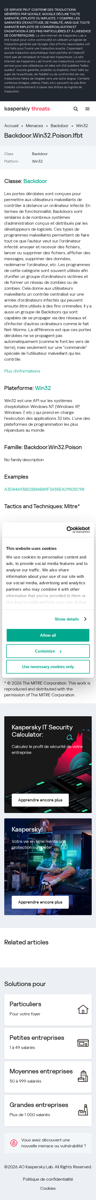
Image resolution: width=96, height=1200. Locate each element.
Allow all (48, 635)
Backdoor (60, 125)
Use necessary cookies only (48, 666)
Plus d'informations (22, 371)
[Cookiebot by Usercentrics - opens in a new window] (68, 529)
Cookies (48, 1188)
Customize (45, 651)
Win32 (82, 125)
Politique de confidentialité (48, 1179)
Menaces (34, 125)
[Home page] (27, 109)
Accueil (11, 125)
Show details (67, 619)
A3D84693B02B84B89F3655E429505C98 (44, 489)
